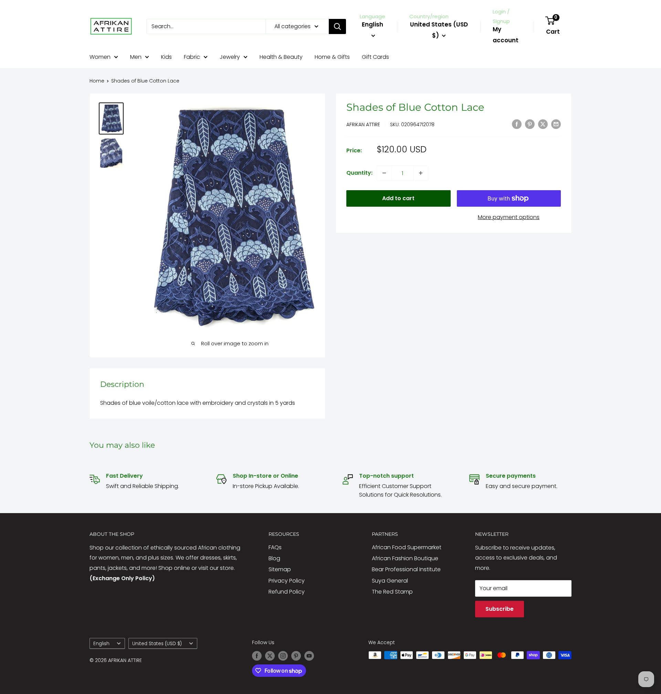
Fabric (192, 57)
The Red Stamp (392, 592)
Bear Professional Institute (406, 569)
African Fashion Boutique (405, 558)
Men (135, 57)
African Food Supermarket (406, 547)
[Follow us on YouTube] (309, 656)
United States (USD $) (157, 643)
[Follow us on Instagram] (283, 656)
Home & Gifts (332, 57)
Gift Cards (375, 57)
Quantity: (359, 173)
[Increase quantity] (420, 173)
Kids (166, 57)
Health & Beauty (281, 57)
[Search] (337, 26)
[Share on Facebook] (517, 124)
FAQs (275, 547)
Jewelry (230, 57)
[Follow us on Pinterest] (296, 656)
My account (505, 34)
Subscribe (499, 609)
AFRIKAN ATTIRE (363, 124)
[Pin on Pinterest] (530, 124)
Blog (274, 558)
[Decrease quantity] (384, 173)
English (101, 643)
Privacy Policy (287, 581)
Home (97, 80)
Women (100, 57)
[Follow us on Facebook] (257, 656)
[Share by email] (556, 124)
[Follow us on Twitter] (270, 656)
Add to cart (398, 198)
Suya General (390, 581)
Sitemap (280, 569)
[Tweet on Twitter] (543, 124)
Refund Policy (287, 592)
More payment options (508, 217)
